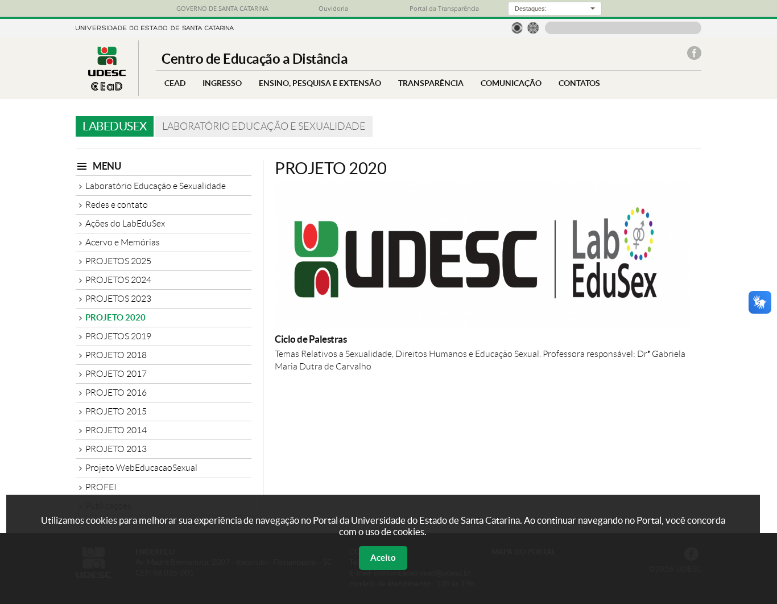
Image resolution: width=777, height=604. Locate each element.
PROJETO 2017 (116, 374)
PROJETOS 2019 (118, 336)
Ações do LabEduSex (125, 223)
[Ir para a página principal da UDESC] (155, 27)
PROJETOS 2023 (118, 298)
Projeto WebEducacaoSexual (141, 467)
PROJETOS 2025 (118, 261)
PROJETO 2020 (115, 317)
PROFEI (101, 487)
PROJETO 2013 (116, 449)
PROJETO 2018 (116, 355)
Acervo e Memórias (122, 242)
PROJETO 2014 (116, 430)
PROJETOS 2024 (118, 280)
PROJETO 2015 (116, 411)
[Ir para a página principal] (107, 87)
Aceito (383, 557)
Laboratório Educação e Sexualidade (155, 186)
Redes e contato (116, 204)
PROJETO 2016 (116, 392)
